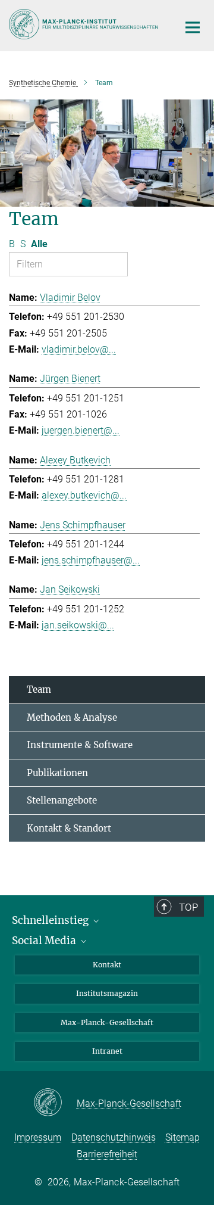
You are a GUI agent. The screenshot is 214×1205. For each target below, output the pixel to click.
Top (188, 907)
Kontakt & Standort (69, 828)
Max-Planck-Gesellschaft (107, 1022)
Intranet (107, 1051)
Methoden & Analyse (72, 717)
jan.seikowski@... (78, 625)
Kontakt (107, 964)
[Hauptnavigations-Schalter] (192, 27)
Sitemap (182, 1137)
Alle (39, 244)
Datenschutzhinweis (113, 1137)
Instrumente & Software (80, 745)
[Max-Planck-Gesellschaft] (55, 1103)
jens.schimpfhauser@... (91, 560)
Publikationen (57, 773)
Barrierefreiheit (107, 1154)
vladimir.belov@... (79, 349)
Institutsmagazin (107, 993)
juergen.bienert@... (80, 430)
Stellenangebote (62, 800)
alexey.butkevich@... (84, 495)
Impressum (37, 1137)
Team (39, 689)
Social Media (45, 940)
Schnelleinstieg (51, 920)
